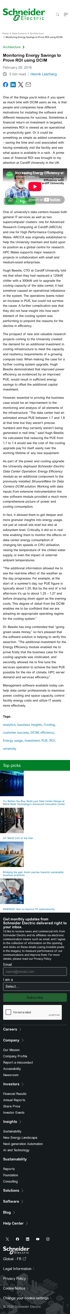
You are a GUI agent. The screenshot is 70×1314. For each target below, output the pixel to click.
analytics (9, 725)
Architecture (37, 33)
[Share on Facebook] (5, 85)
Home (5, 33)
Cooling (49, 725)
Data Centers (19, 33)
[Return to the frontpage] (22, 14)
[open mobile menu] (66, 15)
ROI (52, 740)
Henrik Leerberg (44, 74)
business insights (29, 725)
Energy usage (13, 740)
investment (32, 740)
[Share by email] (28, 85)
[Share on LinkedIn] (13, 85)
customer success (16, 732)
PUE (44, 740)
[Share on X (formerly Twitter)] (20, 85)
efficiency (47, 732)
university (9, 748)
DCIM (35, 732)
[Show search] (57, 15)
